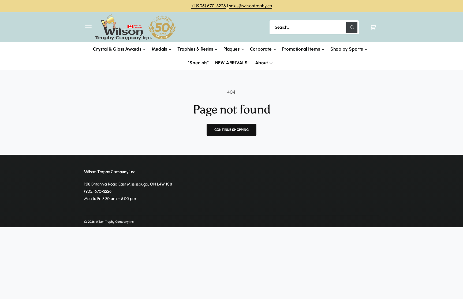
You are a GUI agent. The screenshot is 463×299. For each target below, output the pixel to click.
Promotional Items (301, 49)
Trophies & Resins (195, 49)
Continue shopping (231, 130)
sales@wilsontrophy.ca (250, 5)
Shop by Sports (346, 49)
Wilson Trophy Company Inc (114, 222)
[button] (88, 27)
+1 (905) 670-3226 (208, 5)
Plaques (231, 49)
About (261, 62)
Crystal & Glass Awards (117, 49)
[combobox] (314, 27)
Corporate (261, 49)
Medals (159, 49)
